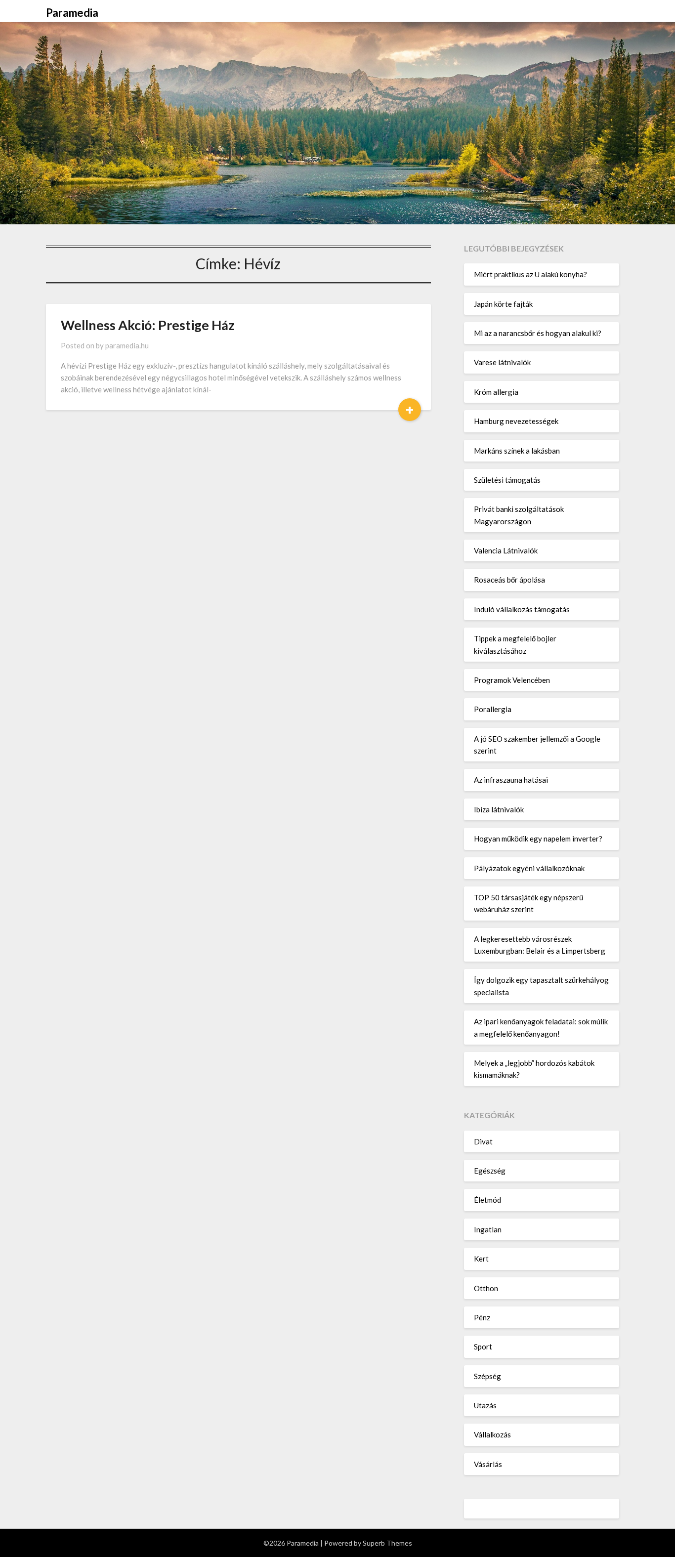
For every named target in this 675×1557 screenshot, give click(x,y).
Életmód (487, 1199)
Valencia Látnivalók (506, 550)
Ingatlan (488, 1229)
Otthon (486, 1288)
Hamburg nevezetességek (516, 421)
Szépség (487, 1376)
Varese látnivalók (502, 362)
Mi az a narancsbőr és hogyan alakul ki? (537, 333)
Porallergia (492, 709)
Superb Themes (387, 1543)
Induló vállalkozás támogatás (522, 609)
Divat (483, 1141)
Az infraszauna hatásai (511, 779)
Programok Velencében (512, 679)
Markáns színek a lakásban (517, 450)
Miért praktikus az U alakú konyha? (530, 274)
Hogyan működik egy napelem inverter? (538, 838)
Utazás (485, 1405)
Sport (483, 1346)
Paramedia (72, 12)
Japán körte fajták (503, 303)
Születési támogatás (507, 479)
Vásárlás (488, 1464)
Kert (481, 1258)
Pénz (482, 1317)
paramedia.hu (127, 345)
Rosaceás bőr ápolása (509, 579)
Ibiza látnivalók (499, 809)
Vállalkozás (492, 1434)
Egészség (490, 1170)
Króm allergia (496, 391)
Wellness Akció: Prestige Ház (148, 325)
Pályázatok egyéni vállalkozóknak (529, 868)
